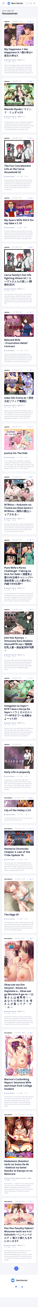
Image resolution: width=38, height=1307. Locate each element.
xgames (7, 21)
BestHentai (21, 1280)
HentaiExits (8, 798)
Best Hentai (17, 3)
